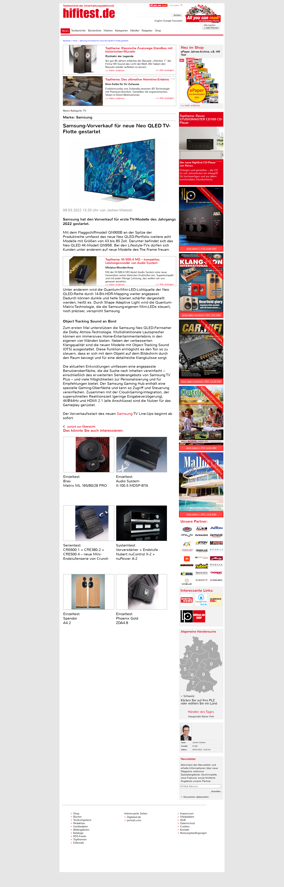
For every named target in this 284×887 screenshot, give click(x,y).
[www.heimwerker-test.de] (215, 608)
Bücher (77, 817)
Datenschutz (187, 823)
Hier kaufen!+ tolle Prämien (211, 26)
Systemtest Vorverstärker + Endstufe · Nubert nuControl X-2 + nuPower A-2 (138, 552)
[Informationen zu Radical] (186, 574)
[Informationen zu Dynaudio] (201, 537)
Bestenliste (94, 30)
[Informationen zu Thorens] (216, 574)
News (65, 31)
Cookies (185, 826)
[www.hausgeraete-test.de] (201, 608)
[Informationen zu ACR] (186, 529)
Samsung (125, 413)
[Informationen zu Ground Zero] (186, 552)
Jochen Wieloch (199, 742)
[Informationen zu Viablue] (186, 582)
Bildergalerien (81, 830)
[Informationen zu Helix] (201, 552)
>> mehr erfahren (190, 105)
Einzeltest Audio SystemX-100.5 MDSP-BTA (132, 481)
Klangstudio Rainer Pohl (201, 716)
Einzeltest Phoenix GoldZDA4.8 (127, 618)
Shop (158, 30)
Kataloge (78, 833)
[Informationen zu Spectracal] (201, 574)
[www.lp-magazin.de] (186, 625)
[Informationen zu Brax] (186, 537)
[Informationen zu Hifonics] (216, 552)
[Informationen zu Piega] (216, 567)
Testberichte (78, 30)
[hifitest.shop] (199, 625)
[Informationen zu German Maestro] (216, 544)
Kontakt (184, 830)
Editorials (78, 842)
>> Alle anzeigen (165, 70)
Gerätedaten (80, 826)
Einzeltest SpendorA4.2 (71, 618)
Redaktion (79, 823)
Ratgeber (147, 30)
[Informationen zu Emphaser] (216, 537)
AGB (183, 820)
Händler (134, 30)
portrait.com (134, 820)
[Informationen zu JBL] (186, 559)
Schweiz (188, 696)
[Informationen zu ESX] (186, 544)
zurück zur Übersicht (81, 427)
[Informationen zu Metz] (216, 559)
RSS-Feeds (79, 836)
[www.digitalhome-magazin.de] (186, 608)
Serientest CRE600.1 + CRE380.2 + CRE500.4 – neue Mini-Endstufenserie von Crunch (85, 552)
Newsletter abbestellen (196, 796)
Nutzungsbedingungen (193, 833)
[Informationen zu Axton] (216, 529)
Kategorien (121, 30)
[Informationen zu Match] (201, 559)
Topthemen (80, 839)
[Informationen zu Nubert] (201, 567)
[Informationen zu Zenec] (216, 582)
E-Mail (195, 746)
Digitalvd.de (134, 817)
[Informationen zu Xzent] (201, 582)
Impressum (187, 813)
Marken (108, 30)
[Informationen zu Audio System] (201, 529)
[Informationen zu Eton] (201, 544)
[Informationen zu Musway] (186, 567)
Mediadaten (187, 817)
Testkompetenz (82, 820)
